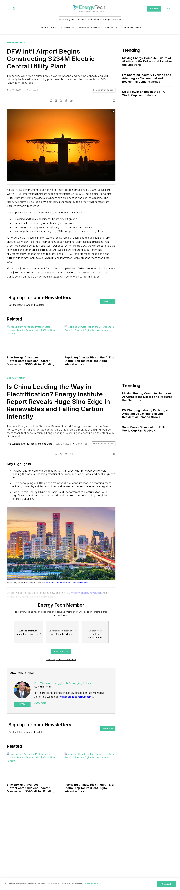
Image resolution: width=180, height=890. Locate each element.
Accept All (166, 884)
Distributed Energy (90, 28)
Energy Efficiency (131, 28)
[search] (14, 9)
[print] (114, 100)
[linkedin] (56, 100)
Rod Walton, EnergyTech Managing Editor (30, 443)
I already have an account (61, 659)
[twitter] (61, 100)
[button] (9, 9)
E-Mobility (111, 28)
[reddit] (66, 100)
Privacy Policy (91, 883)
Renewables (67, 28)
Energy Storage (48, 28)
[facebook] (51, 100)
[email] (71, 100)
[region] (90, 884)
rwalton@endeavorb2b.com (75, 696)
